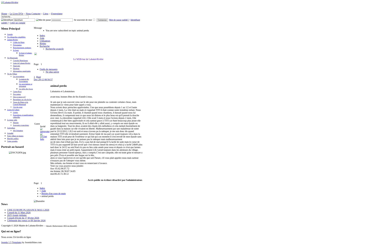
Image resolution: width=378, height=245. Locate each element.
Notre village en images (15, 136)
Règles (43, 43)
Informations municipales (22, 71)
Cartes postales (12, 141)
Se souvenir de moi (83, 20)
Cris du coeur (17, 107)
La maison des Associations (24, 80)
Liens (45, 13)
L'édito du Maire (19, 42)
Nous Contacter (33, 13)
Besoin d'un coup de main (53, 193)
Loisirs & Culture (13, 110)
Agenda (10, 34)
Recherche (45, 46)
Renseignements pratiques (22, 48)
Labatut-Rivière (12, 40)
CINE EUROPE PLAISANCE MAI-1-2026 (28, 210)
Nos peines (17, 94)
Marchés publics (13, 139)
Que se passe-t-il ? (19, 97)
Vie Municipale (12, 58)
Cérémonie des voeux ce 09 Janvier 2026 (26, 220)
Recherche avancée (55, 49)
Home (4, 13)
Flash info (16, 66)
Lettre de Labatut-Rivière (21, 63)
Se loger (16, 50)
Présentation (17, 45)
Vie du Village (12, 74)
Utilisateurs (45, 41)
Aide (42, 38)
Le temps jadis (12, 120)
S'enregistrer (56, 13)
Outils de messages (48, 69)
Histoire (16, 123)
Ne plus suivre (52, 72)
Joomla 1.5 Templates (11, 242)
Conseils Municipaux (20, 61)
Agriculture (11, 128)
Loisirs (15, 112)
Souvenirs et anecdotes (21, 125)
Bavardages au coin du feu (22, 100)
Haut (38, 77)
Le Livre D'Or (16, 13)
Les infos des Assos (26, 89)
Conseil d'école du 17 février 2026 (23, 218)
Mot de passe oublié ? (119, 20)
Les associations (18, 77)
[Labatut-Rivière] (9, 2)
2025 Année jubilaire (17, 215)
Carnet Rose (17, 92)
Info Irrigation (18, 131)
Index (42, 35)
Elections (16, 69)
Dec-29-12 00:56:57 (43, 79)
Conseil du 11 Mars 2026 (19, 212)
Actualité (10, 133)
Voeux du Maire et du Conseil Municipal (20, 103)
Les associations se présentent (25, 85)
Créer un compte (17, 23)
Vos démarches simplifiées (16, 37)
